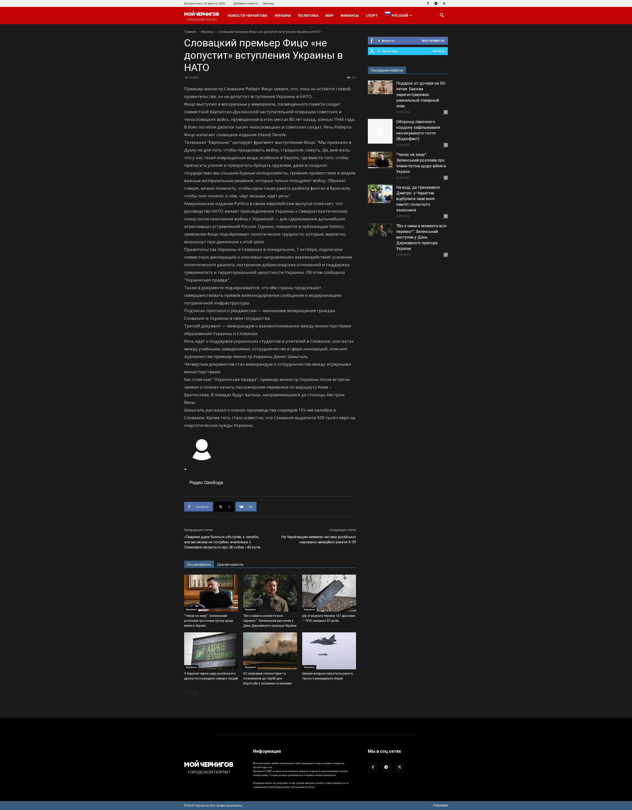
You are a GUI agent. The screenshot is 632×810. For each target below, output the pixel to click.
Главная (190, 32)
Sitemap (268, 3)
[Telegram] (436, 3)
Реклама (440, 805)
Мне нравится (433, 40)
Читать (438, 51)
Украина (282, 15)
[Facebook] (428, 3)
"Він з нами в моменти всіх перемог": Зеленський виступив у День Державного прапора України (269, 620)
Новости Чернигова (247, 15)
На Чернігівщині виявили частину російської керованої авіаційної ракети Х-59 (318, 539)
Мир (329, 15)
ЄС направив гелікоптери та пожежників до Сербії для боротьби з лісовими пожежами (267, 678)
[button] (442, 16)
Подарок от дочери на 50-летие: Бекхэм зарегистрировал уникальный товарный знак (421, 94)
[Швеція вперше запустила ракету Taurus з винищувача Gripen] (329, 650)
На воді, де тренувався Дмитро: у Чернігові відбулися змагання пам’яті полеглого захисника (418, 198)
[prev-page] (187, 693)
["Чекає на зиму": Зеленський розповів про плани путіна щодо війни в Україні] (211, 593)
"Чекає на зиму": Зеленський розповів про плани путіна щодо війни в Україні (208, 620)
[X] (444, 3)
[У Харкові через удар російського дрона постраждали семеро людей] (211, 650)
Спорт (372, 15)
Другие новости (230, 564)
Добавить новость (246, 3)
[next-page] (195, 693)
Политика (308, 15)
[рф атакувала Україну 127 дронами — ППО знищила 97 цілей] (329, 593)
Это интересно (199, 564)
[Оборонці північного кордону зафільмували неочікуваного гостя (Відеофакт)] (380, 131)
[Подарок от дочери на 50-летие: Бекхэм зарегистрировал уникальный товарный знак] (380, 87)
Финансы (349, 15)
